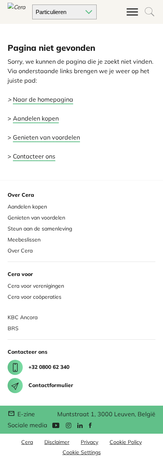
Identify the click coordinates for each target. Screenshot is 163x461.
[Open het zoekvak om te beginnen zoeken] (149, 12)
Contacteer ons (34, 156)
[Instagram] (68, 425)
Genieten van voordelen (46, 137)
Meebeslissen (24, 239)
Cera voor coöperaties (34, 296)
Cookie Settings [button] (82, 452)
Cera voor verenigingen (36, 285)
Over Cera (20, 250)
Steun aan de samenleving (40, 228)
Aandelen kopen (36, 118)
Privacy (89, 442)
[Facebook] (90, 425)
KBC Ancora (23, 317)
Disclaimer (56, 442)
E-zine (25, 414)
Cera (27, 442)
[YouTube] (56, 425)
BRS (13, 328)
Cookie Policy (126, 442)
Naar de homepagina (43, 99)
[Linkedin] (80, 425)
